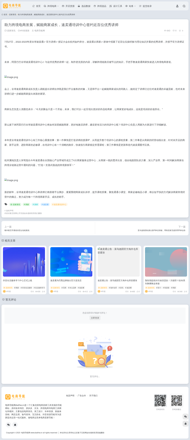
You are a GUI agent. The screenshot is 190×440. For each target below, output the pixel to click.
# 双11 (158, 287)
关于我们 (93, 395)
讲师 (53, 41)
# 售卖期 (166, 287)
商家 (98, 41)
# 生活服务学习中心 (41, 287)
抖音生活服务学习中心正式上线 (17, 280)
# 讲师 (35, 204)
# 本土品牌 (72, 287)
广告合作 (82, 395)
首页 (5, 14)
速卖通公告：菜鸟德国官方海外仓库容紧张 (117, 280)
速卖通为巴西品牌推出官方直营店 (65, 280)
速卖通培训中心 (34, 62)
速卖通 (40, 41)
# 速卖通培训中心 (59, 204)
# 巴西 (64, 287)
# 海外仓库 (113, 287)
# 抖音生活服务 (26, 287)
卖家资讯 (12, 14)
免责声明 (70, 395)
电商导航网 (39, 30)
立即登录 (95, 317)
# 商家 (26, 204)
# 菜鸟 (121, 287)
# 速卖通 (45, 204)
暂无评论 (10, 299)
